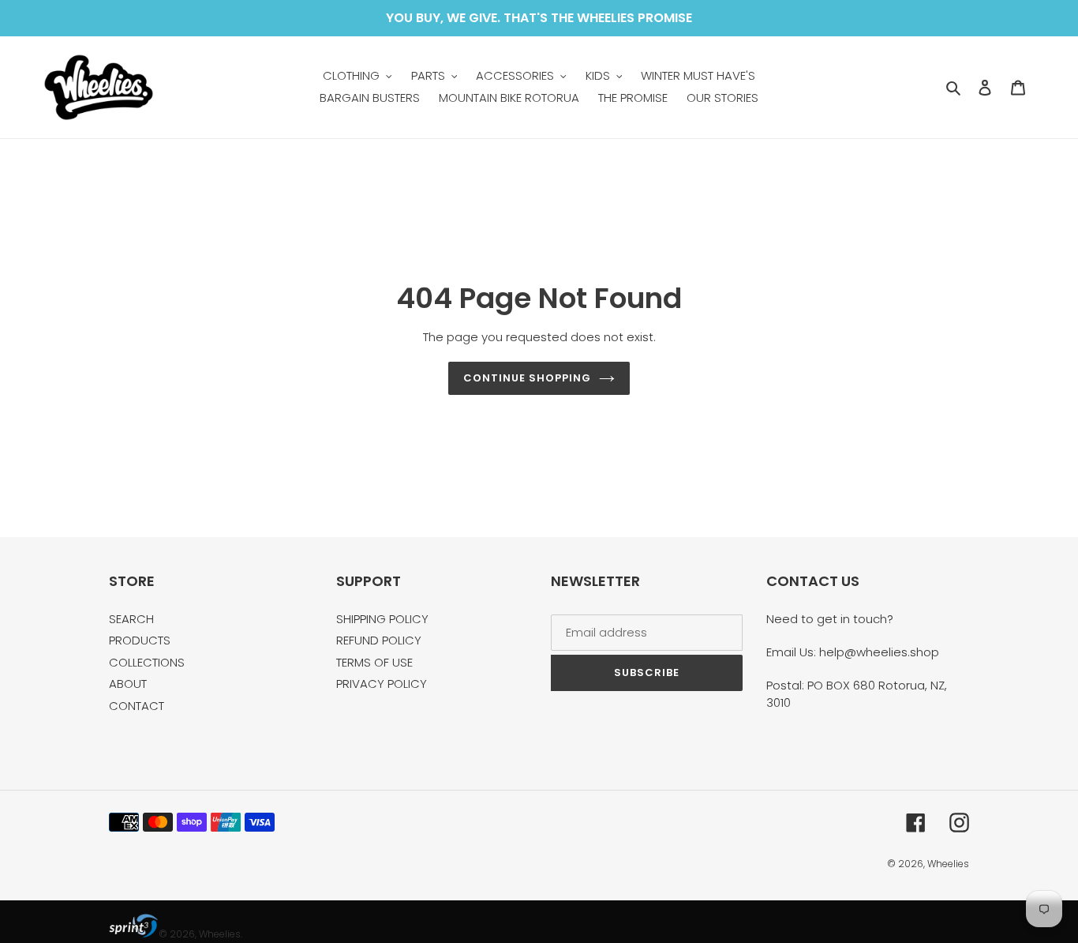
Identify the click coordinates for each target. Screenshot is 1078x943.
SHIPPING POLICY (382, 619)
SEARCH (131, 619)
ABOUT (128, 683)
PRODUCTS (139, 640)
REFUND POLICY (378, 640)
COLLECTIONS (147, 662)
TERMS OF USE (374, 662)
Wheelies (948, 863)
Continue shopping (527, 377)
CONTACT (136, 705)
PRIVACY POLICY (381, 683)
